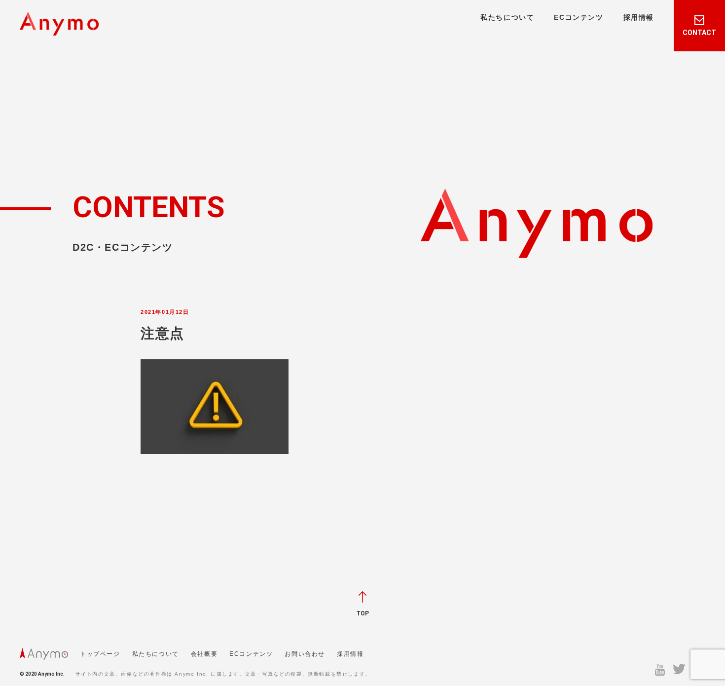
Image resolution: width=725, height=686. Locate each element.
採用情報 (638, 17)
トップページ (100, 653)
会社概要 (204, 653)
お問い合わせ (305, 653)
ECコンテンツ (578, 17)
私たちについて (507, 17)
